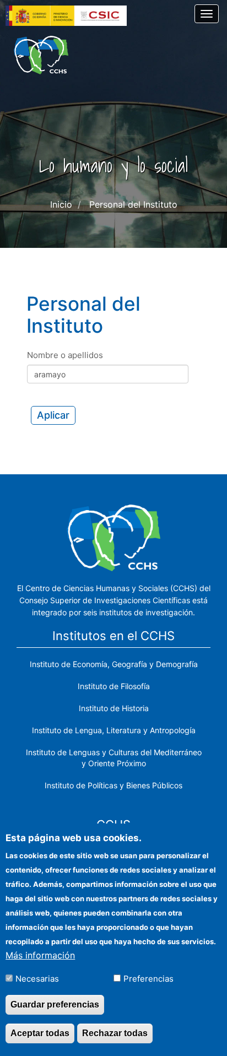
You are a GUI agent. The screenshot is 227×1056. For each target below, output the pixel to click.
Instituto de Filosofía (114, 686)
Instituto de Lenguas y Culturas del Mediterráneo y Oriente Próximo (114, 758)
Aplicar (53, 415)
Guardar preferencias (54, 1004)
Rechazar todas (115, 1033)
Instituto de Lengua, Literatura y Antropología (114, 730)
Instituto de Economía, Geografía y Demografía (114, 664)
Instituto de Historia (114, 708)
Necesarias (37, 978)
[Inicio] (41, 55)
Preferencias (148, 978)
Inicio (61, 204)
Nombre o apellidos (65, 355)
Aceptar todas (39, 1033)
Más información (40, 955)
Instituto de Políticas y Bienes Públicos (113, 785)
